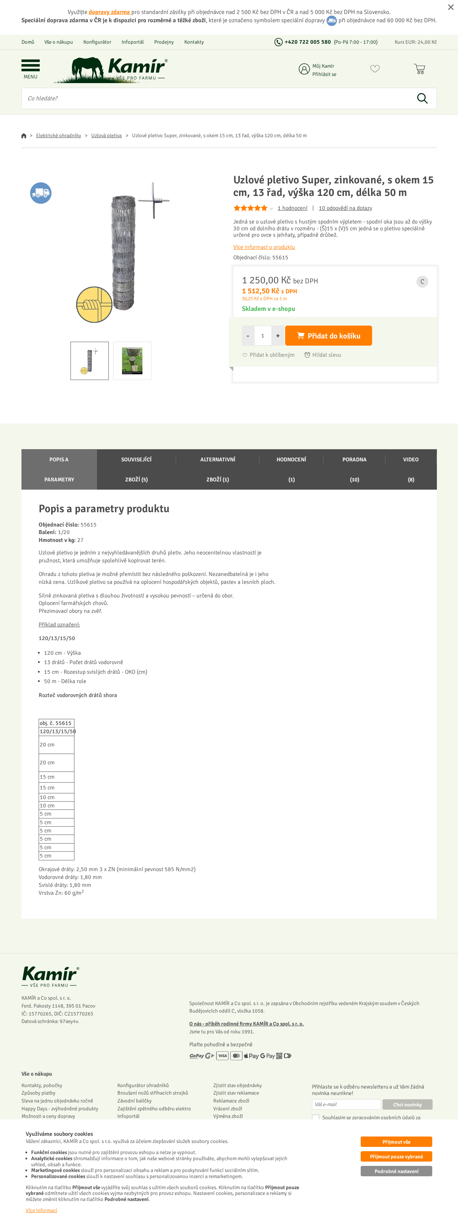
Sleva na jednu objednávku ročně (57, 1100)
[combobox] (215, 98)
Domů (27, 42)
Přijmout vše (396, 1142)
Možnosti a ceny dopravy (48, 1116)
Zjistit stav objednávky (237, 1085)
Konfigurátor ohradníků (143, 1085)
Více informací (41, 1210)
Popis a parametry (59, 469)
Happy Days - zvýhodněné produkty (59, 1108)
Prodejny (164, 42)
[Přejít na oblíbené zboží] (375, 70)
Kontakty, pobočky (41, 1085)
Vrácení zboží (227, 1108)
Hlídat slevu (326, 355)
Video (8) (411, 469)
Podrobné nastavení (397, 1171)
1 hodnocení (292, 208)
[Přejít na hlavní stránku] (137, 69)
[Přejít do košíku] (421, 70)
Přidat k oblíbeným (272, 355)
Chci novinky (407, 1104)
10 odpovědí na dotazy (345, 208)
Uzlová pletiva (106, 135)
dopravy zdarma (110, 12)
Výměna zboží (228, 1116)
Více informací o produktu (264, 247)
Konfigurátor (97, 42)
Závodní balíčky (134, 1100)
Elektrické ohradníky (58, 135)
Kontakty (194, 42)
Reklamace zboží (231, 1100)
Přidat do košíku (334, 336)
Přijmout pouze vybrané (396, 1156)
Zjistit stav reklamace (236, 1093)
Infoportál (133, 42)
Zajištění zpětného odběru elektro (154, 1108)
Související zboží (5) (136, 469)
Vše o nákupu (58, 42)
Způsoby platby (38, 1093)
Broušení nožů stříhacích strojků (152, 1093)
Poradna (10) (354, 469)
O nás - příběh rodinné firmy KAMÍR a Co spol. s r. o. (246, 1023)
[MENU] (30, 66)
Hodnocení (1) (291, 469)
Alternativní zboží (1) (217, 469)
